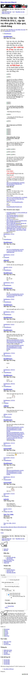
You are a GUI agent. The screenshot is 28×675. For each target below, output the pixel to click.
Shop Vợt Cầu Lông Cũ (12, 216)
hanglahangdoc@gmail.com (14, 206)
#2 (4, 256)
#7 (4, 325)
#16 (4, 495)
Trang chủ (6, 549)
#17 (4, 510)
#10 (4, 385)
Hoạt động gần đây (11, 572)
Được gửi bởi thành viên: (8, 582)
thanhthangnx (7, 31)
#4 (4, 284)
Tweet (2, 532)
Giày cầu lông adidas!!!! (12, 215)
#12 (4, 415)
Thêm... (6, 607)
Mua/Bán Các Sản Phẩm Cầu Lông (17, 29)
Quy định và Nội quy (9, 669)
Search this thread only (14, 593)
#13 (4, 444)
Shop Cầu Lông (7, 641)
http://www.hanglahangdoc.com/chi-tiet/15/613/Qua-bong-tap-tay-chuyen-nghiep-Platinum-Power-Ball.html (15, 341)
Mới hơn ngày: (5, 589)
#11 (4, 401)
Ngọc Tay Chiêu (7, 523)
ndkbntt (6, 406)
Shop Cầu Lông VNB (9, 560)
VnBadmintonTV (8, 561)
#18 (4, 524)
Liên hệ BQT (7, 654)
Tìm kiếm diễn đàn (11, 557)
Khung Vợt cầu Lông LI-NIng (14, 227)
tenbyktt (6, 499)
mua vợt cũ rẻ (10, 219)
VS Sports (6, 643)
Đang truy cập (10, 571)
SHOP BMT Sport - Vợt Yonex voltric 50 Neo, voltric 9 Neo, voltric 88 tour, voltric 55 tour (16, 230)
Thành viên (6, 562)
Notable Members (11, 570)
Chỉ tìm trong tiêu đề (14, 579)
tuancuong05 (8, 448)
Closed (8, 218)
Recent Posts (10, 558)
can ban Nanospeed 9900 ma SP (14, 226)
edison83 (6, 260)
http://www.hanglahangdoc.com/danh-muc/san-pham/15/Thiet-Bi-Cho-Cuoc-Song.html (16, 184)
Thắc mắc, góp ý (7, 651)
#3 (4, 268)
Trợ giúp (6, 652)
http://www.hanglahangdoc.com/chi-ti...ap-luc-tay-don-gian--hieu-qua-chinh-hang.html (15, 251)
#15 (4, 478)
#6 (4, 313)
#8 (4, 354)
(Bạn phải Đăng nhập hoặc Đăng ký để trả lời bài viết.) (14, 527)
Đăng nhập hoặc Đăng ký (9, 2)
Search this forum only (14, 594)
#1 (4, 235)
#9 (4, 371)
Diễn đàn (6, 550)
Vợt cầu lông (7, 659)
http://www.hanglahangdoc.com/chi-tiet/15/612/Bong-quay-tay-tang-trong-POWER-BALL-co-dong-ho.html (15, 347)
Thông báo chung (8, 650)
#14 (4, 459)
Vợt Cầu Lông (7, 644)
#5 (4, 300)
